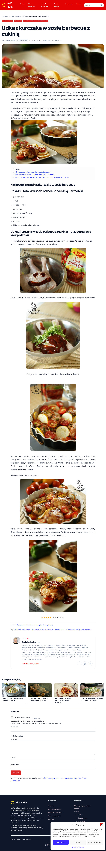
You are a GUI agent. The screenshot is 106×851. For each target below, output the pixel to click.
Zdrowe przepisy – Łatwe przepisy (35, 21)
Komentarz (14, 739)
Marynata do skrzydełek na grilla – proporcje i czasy (38, 699)
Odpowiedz (14, 726)
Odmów (77, 842)
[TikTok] (90, 663)
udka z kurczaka (70, 630)
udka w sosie (61, 630)
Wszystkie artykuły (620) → (30, 663)
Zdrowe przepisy (56, 5)
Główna (22, 4)
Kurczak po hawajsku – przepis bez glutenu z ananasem (63, 700)
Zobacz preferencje (94, 842)
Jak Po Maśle (10, 5)
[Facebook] (79, 663)
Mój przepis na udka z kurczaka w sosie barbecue (33, 172)
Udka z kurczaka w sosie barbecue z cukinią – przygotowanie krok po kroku (42, 177)
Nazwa (13, 757)
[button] (102, 825)
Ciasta (80, 815)
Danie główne (7, 21)
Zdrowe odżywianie (31, 5)
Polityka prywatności (78, 847)
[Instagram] (85, 663)
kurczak (22, 630)
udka (55, 630)
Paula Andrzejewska (31, 642)
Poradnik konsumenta (44, 5)
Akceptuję (60, 842)
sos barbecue (41, 630)
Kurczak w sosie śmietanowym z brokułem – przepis (92, 699)
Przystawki (81, 821)
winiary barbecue (86, 630)
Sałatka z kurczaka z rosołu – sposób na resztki (13, 699)
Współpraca (69, 4)
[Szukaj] (101, 5)
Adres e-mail (15, 764)
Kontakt (78, 4)
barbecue (17, 630)
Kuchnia (18, 21)
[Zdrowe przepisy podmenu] (60, 815)
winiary (78, 630)
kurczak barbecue (31, 630)
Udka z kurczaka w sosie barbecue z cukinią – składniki (34, 175)
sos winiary (50, 630)
